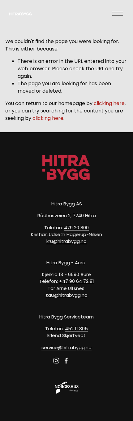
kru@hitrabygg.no (66, 241)
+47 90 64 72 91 (76, 281)
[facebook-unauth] (66, 360)
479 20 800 (76, 227)
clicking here (109, 103)
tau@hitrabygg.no (67, 295)
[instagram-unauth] (56, 360)
